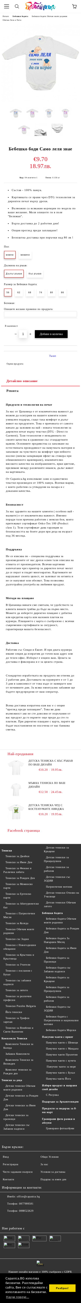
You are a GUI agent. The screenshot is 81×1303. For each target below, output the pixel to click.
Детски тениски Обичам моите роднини (19, 1087)
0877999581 (26, 1203)
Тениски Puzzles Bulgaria (20, 1006)
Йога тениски (13, 1012)
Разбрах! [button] (62, 1288)
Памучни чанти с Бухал (60, 1072)
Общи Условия (49, 1156)
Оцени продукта (15, 363)
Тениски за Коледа (16, 923)
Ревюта (12, 391)
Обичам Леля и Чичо (12, 20)
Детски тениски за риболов (56, 869)
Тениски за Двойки (17, 856)
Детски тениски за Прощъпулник (56, 859)
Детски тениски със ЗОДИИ (57, 879)
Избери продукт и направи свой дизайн (59, 1087)
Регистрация (10, 1164)
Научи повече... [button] (17, 1297)
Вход (6, 1156)
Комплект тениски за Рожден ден (17, 1071)
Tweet (52, 356)
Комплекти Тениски (14, 1038)
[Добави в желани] (71, 324)
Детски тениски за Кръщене (56, 849)
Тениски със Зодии (17, 939)
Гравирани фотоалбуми (60, 1128)
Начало (6, 16)
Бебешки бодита (20, 16)
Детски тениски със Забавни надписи (16, 1127)
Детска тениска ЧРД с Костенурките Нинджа (46, 807)
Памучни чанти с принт (57, 1037)
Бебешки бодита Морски (61, 1030)
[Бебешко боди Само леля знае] (40, 101)
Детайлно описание (22, 381)
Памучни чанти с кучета (61, 1060)
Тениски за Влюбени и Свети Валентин (18, 1030)
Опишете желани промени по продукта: (28, 309)
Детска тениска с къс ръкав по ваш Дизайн (50, 762)
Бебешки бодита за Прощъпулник (56, 989)
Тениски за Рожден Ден (20, 878)
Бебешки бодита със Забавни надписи (57, 969)
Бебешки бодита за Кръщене (56, 979)
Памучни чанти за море (61, 1066)
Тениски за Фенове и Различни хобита (17, 870)
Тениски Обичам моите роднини (18, 931)
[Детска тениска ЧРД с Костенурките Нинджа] (16, 811)
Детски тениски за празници (15, 1117)
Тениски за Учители (18, 964)
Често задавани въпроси (18, 1171)
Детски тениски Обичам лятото (60, 904)
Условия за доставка (52, 1171)
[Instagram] (15, 1218)
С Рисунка (52, 1095)
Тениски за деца (12, 1080)
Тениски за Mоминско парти (18, 886)
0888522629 (26, 1210)
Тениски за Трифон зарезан (16, 1020)
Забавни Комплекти (17, 1053)
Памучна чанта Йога (58, 1078)
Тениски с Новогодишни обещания (19, 947)
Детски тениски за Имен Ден (19, 1107)
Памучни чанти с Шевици (62, 1042)
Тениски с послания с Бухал (17, 972)
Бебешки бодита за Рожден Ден (61, 930)
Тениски (7, 850)
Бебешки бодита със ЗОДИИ (57, 1008)
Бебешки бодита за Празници (56, 959)
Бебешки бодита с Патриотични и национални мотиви (61, 1020)
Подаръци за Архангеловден (60, 1101)
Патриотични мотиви (59, 886)
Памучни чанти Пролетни (62, 1054)
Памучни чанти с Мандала (62, 1048)
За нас (44, 1164)
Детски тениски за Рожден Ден (20, 1097)
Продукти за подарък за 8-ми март (59, 1110)
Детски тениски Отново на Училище (61, 894)
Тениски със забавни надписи (17, 982)
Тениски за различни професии (17, 998)
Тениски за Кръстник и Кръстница (18, 956)
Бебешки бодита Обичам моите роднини (49, 16)
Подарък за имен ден (53, 1179)
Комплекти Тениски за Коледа (18, 1046)
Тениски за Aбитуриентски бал (21, 905)
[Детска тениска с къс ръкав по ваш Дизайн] (16, 767)
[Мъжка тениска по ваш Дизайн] (16, 789)
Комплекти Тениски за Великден (18, 1062)
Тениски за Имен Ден (18, 862)
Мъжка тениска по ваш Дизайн (46, 785)
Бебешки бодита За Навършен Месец (56, 940)
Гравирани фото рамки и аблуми (58, 1121)
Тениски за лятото (16, 990)
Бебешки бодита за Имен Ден (60, 950)
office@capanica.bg (28, 1196)
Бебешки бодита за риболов (56, 999)
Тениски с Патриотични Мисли (19, 915)
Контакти (8, 1179)
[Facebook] (7, 1218)
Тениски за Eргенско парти (17, 896)
